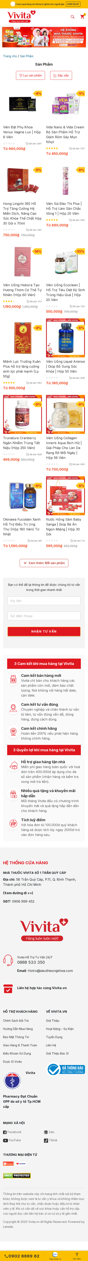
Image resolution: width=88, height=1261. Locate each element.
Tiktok (53, 1140)
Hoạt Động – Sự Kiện (60, 1029)
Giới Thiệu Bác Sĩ (57, 1053)
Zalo (51, 1132)
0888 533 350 (31, 962)
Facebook (14, 1132)
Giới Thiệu (52, 1020)
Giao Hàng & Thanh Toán (20, 1045)
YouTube (14, 1140)
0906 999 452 (23, 901)
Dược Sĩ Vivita (12, 1061)
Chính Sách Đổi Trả (16, 1020)
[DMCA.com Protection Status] (17, 1175)
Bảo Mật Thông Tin (16, 1037)
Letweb (8, 1226)
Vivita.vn (33, 1221)
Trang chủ (10, 56)
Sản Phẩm (26, 56)
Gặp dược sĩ (55, 1259)
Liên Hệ (51, 1045)
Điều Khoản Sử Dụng (17, 1053)
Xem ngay (73, 4)
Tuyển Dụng (54, 1037)
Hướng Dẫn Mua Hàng (18, 1029)
